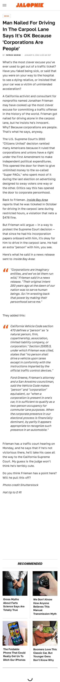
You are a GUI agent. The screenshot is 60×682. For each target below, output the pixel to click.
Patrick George (13, 55)
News (6, 16)
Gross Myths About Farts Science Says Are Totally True (13, 605)
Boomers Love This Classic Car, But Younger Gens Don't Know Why (45, 655)
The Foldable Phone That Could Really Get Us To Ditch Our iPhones (14, 654)
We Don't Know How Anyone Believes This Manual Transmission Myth (45, 606)
